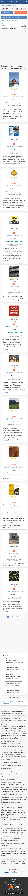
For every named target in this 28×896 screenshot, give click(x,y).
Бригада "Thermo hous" (14, 419)
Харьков (12, 701)
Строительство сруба (11, 678)
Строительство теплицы (12, 690)
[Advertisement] (14, 47)
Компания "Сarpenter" (14, 186)
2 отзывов (14, 462)
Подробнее (6, 120)
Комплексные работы (11, 660)
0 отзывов (14, 91)
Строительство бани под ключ (11, 20)
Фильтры (7, 12)
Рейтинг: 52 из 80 (14, 228)
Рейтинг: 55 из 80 (14, 178)
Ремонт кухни (9, 674)
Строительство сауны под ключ (9, 24)
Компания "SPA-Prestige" (14, 235)
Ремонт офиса (9, 665)
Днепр (7, 701)
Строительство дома (11, 667)
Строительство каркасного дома (14, 669)
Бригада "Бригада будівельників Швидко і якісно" (14, 506)
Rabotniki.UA (14, 2)
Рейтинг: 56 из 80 (14, 139)
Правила (14, 881)
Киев (4, 701)
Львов (22, 701)
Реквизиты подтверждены (15, 103)
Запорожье (6, 703)
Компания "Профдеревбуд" (14, 372)
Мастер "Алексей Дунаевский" (14, 467)
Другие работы (9, 658)
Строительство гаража (12, 692)
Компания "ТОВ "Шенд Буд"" (14, 326)
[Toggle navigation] (2, 2)
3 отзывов (14, 141)
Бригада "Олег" (14, 553)
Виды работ (6, 655)
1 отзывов (14, 586)
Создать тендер (21, 12)
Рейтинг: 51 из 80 (14, 279)
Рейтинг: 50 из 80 (14, 319)
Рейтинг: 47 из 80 (14, 365)
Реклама (14, 879)
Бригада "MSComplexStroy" (14, 591)
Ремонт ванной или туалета (13, 676)
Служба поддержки (10, 884)
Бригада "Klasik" (14, 286)
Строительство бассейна (12, 683)
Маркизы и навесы (10, 688)
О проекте (20, 884)
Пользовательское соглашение (14, 883)
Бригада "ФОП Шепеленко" (14, 146)
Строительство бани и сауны (13, 681)
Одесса (18, 701)
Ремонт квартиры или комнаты (14, 662)
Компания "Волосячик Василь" (14, 97)
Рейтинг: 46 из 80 (14, 546)
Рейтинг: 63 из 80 (14, 89)
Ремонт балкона (10, 672)
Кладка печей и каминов (12, 685)
